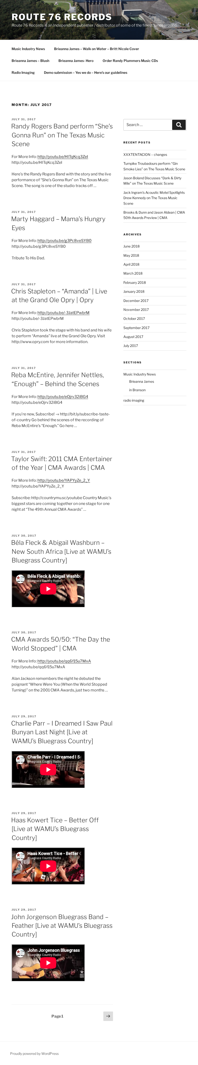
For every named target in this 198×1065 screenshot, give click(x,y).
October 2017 (134, 318)
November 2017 (136, 310)
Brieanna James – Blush (30, 61)
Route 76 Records (62, 17)
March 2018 (132, 273)
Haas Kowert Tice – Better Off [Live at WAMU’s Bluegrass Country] (55, 828)
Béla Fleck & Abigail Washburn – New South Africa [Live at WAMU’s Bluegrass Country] (61, 551)
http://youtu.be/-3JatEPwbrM (63, 312)
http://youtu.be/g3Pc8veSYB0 (64, 240)
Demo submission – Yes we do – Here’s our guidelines (85, 72)
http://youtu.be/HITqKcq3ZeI (62, 156)
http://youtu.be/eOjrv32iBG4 (62, 396)
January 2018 (133, 291)
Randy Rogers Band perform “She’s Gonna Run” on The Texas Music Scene (62, 135)
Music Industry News (28, 49)
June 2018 (131, 246)
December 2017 (135, 301)
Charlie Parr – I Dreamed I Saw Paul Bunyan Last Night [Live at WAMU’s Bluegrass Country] (62, 732)
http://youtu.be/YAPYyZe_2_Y (63, 480)
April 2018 (131, 264)
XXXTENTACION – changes (145, 154)
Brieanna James (141, 381)
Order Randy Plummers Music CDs (130, 61)
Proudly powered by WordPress (34, 1053)
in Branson (137, 390)
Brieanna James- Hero (75, 61)
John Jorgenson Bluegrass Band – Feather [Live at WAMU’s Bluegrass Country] (62, 925)
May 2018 (131, 255)
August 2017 (133, 337)
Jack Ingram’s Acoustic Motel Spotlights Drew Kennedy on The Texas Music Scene (154, 197)
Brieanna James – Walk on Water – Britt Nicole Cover (96, 49)
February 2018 (134, 282)
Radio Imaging (23, 72)
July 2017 (130, 346)
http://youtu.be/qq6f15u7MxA (64, 661)
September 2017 (136, 328)
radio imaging (133, 400)
